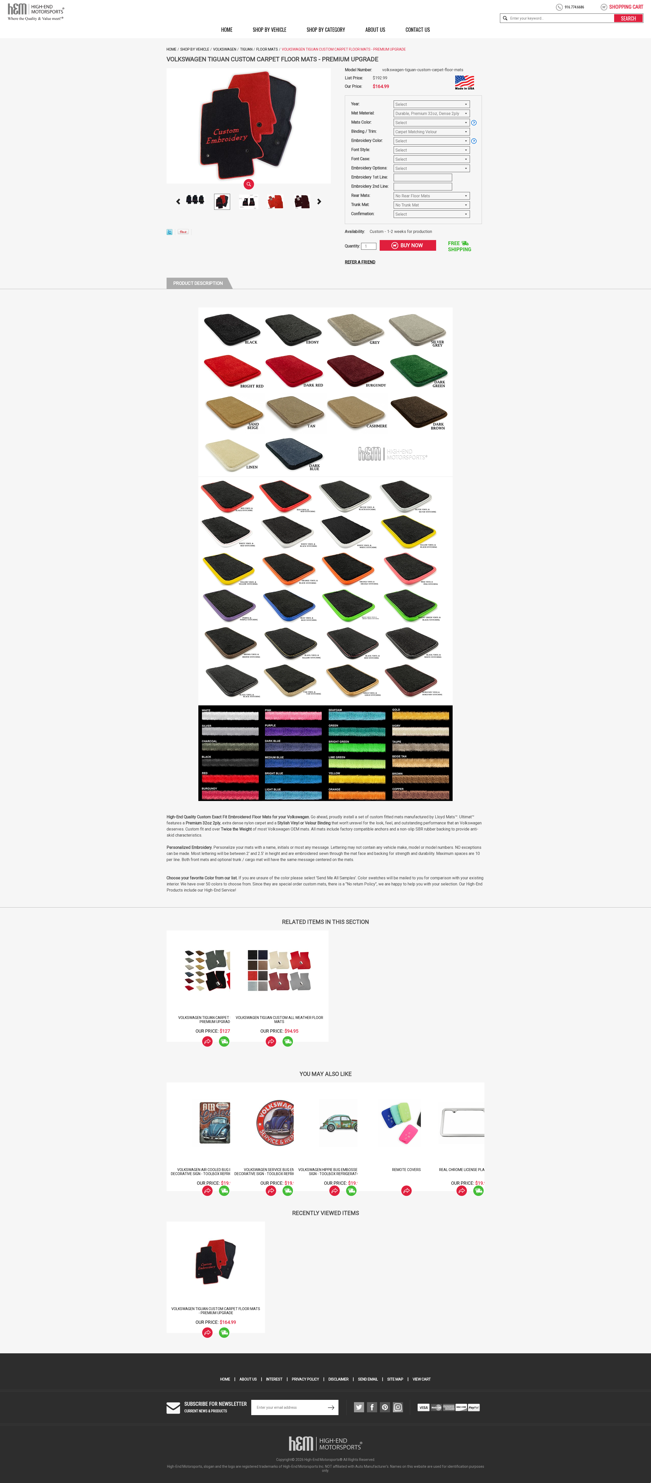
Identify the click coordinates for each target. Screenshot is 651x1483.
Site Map (395, 1379)
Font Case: (360, 158)
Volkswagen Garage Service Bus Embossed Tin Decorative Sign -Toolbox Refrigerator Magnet (215, 1172)
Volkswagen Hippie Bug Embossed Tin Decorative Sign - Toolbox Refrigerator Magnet (406, 1172)
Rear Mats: (360, 195)
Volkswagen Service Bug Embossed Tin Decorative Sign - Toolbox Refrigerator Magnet (343, 1172)
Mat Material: (362, 113)
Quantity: (353, 246)
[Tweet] (169, 233)
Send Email (368, 1379)
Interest (274, 1379)
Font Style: (360, 149)
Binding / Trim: (364, 131)
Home (226, 29)
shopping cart (626, 7)
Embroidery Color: (367, 140)
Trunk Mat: (360, 204)
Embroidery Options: (369, 168)
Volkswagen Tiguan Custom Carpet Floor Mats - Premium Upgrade (215, 1311)
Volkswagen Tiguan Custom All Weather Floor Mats (279, 1020)
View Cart (422, 1379)
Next (319, 201)
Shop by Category (326, 29)
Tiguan (246, 49)
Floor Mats (267, 49)
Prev (178, 201)
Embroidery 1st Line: (369, 177)
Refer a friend (360, 262)
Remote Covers (470, 1170)
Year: (355, 103)
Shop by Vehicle (269, 29)
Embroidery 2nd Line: (370, 186)
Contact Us (418, 29)
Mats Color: (361, 122)
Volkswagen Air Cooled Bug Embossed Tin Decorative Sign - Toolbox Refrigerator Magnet (279, 1172)
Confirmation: (362, 213)
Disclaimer (339, 1379)
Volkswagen (224, 49)
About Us (375, 29)
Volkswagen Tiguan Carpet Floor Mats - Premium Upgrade (216, 1020)
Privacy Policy (305, 1379)
